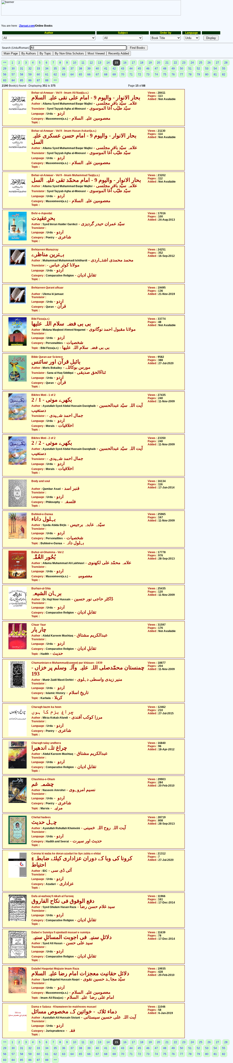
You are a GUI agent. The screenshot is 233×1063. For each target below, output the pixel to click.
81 (215, 74)
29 (4, 68)
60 (38, 74)
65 (80, 74)
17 (133, 62)
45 (139, 68)
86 (30, 80)
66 (89, 74)
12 (91, 62)
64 (72, 74)
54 (215, 68)
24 (192, 62)
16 (125, 62)
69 (114, 74)
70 (122, 74)
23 (183, 62)
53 (206, 68)
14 (108, 62)
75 (164, 74)
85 (21, 80)
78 (190, 74)
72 (139, 74)
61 (46, 74)
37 (72, 68)
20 (158, 62)
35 (55, 68)
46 (147, 68)
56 (4, 74)
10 (74, 62)
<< (4, 62)
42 (114, 68)
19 (150, 62)
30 (13, 68)
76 (173, 74)
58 (21, 74)
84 (13, 80)
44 (131, 68)
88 (46, 80)
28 (226, 62)
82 (223, 74)
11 (82, 62)
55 (223, 68)
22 (175, 62)
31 (21, 68)
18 (141, 62)
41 (105, 68)
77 (181, 74)
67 (97, 74)
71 (131, 74)
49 (173, 68)
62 (55, 74)
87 (38, 80)
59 (30, 74)
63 (63, 74)
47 (156, 68)
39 (89, 68)
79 (198, 74)
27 (217, 62)
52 (198, 68)
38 (80, 68)
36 (63, 68)
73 (147, 74)
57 (13, 74)
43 (122, 68)
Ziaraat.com (27, 25)
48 (164, 68)
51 (190, 68)
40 (97, 68)
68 (105, 74)
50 (181, 68)
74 (156, 74)
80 (206, 74)
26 (209, 62)
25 (200, 62)
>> (55, 80)
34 (46, 68)
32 (30, 68)
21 (167, 62)
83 (4, 80)
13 (99, 62)
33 (38, 68)
